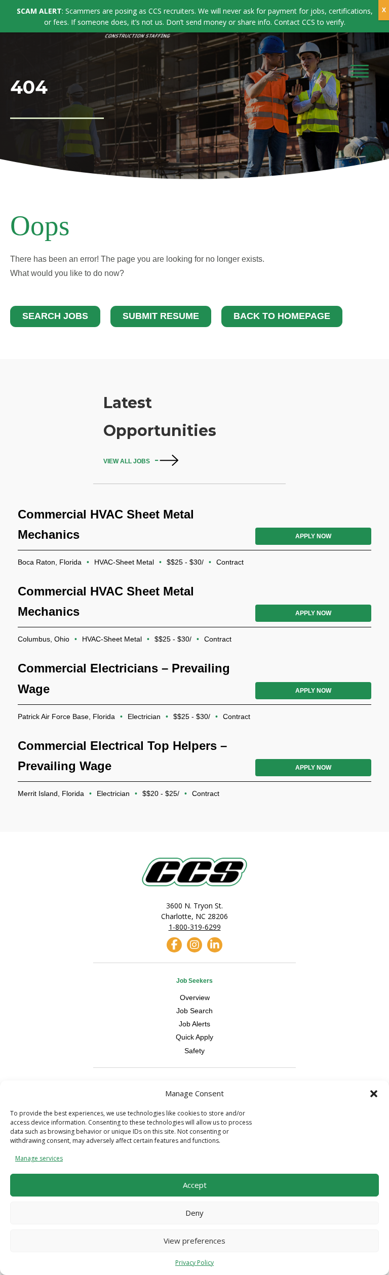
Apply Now (313, 536)
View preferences (194, 1241)
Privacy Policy (194, 1262)
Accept (195, 1185)
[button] (374, 1094)
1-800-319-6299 (195, 927)
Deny (194, 1213)
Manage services (39, 1158)
